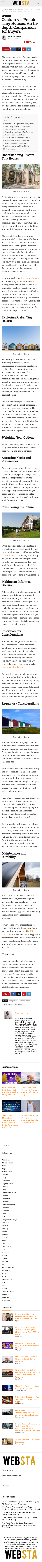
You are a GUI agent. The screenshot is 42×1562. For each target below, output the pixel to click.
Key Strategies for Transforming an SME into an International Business (26, 1412)
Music (4, 1255)
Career (4, 1187)
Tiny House (18, 1004)
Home (4, 9)
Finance (5, 1210)
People (5, 1261)
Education (6, 1201)
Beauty (5, 1175)
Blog (10, 9)
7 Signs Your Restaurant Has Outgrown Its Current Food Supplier (27, 1399)
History (5, 1228)
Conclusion (10, 149)
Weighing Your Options (15, 129)
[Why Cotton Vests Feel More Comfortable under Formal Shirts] (30, 1102)
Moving (5, 1252)
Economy (6, 1198)
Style (4, 1276)
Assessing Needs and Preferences (19, 132)
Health (5, 1225)
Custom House (25, 1001)
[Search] (38, 3)
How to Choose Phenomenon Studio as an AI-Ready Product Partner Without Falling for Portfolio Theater (27, 1427)
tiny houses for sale (29, 278)
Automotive (7, 1172)
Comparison (13, 1001)
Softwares (6, 1270)
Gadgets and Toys (9, 1219)
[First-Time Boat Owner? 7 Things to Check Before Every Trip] (30, 1074)
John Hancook (14, 36)
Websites (5, 1294)
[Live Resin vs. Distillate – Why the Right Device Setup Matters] (11, 1074)
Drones (5, 1195)
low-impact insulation (12, 667)
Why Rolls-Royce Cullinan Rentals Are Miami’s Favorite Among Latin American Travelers (27, 1373)
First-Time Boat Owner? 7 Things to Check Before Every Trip (30, 1091)
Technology (7, 1279)
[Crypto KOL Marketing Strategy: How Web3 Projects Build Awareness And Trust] (11, 1102)
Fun (3, 1216)
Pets (3, 1264)
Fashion (5, 1207)
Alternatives (7, 1163)
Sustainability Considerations (17, 140)
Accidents (6, 1160)
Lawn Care (6, 1246)
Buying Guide (8, 1184)
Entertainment (8, 1204)
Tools (4, 1285)
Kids (4, 1240)
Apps (4, 1169)
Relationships (8, 1267)
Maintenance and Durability (17, 146)
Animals (5, 1166)
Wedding (5, 1297)
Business (6, 1181)
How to (5, 1234)
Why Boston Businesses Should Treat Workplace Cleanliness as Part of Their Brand (27, 1330)
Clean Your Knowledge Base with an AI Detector (27, 1387)
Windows (6, 1300)
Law (3, 1243)
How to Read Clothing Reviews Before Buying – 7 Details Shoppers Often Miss (27, 1316)
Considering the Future (15, 135)
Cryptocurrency (9, 1193)
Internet (5, 1237)
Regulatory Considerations (16, 143)
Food (4, 1213)
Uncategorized (8, 1291)
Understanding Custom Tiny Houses (20, 124)
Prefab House (7, 1004)
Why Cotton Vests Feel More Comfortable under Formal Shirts (30, 1119)
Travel (4, 1288)
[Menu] (3, 3)
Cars (4, 1190)
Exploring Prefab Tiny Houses (17, 126)
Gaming (5, 1222)
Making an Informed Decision (18, 138)
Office (4, 1258)
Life (3, 1249)
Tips (4, 1282)
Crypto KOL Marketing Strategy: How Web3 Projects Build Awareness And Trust (10, 1121)
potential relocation (11, 555)
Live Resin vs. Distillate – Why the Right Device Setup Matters (10, 1091)
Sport (4, 1273)
